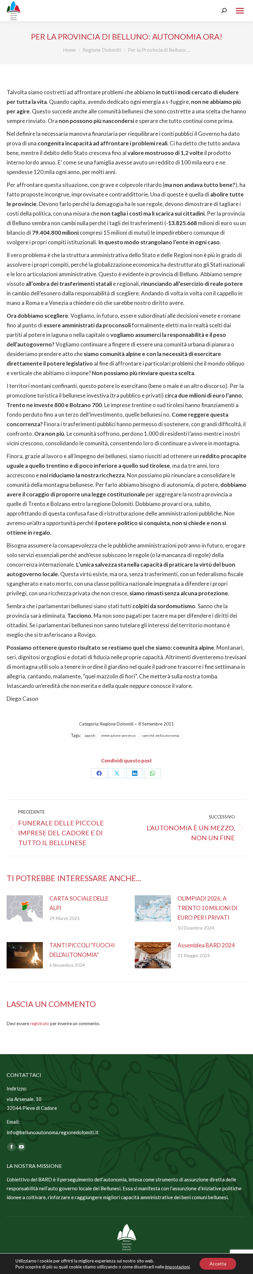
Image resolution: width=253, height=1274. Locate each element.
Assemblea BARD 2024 (206, 945)
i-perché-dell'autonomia (160, 735)
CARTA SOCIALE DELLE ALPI (78, 903)
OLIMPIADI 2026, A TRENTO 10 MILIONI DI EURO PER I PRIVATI (207, 908)
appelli (90, 735)
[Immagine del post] (25, 908)
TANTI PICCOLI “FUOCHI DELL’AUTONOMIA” (82, 950)
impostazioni (177, 1266)
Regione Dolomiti (116, 723)
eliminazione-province (118, 735)
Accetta (218, 1263)
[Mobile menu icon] (239, 10)
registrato (39, 1023)
